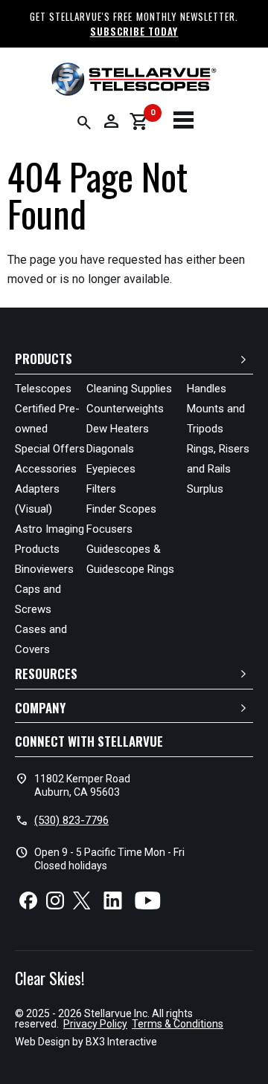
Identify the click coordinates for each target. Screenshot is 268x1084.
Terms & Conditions (177, 1024)
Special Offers (50, 448)
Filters (101, 489)
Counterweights (125, 408)
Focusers (109, 529)
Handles (206, 388)
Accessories (46, 469)
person (110, 121)
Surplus (205, 489)
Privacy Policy (95, 1024)
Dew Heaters (117, 428)
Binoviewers (44, 569)
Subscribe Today (134, 31)
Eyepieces (110, 469)
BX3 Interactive (121, 1042)
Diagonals (110, 448)
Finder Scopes (121, 509)
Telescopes (43, 388)
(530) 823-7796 (71, 820)
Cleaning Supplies (129, 388)
